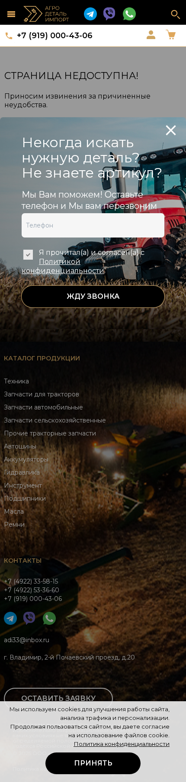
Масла (14, 511)
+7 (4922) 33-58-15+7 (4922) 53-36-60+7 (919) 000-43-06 (33, 590)
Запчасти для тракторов (41, 394)
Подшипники (25, 498)
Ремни (14, 524)
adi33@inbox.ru (26, 640)
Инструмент (23, 485)
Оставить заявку (58, 698)
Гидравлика (22, 472)
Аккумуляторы (26, 459)
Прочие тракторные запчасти (50, 433)
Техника (16, 381)
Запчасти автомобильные (43, 407)
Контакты (23, 560)
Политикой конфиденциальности (63, 266)
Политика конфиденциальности (122, 743)
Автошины (20, 446)
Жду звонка (93, 296)
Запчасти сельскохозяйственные (55, 420)
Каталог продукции (42, 358)
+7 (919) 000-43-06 (55, 35)
